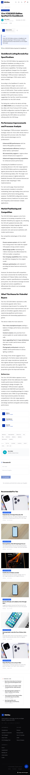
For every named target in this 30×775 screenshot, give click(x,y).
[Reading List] (19, 2)
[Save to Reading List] (17, 30)
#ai (24, 434)
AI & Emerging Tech (6, 740)
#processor (4, 439)
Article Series (5, 755)
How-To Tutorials (20, 735)
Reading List (4, 752)
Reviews (18, 730)
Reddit (25, 443)
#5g (2, 437)
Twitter (7, 443)
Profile (3, 757)
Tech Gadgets (5, 735)
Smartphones (7, 7)
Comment (6, 477)
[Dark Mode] (22, 2)
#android (8, 437)
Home (2, 7)
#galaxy (14, 437)
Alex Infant (10, 451)
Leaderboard (5, 750)
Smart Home (4, 737)
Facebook (13, 443)
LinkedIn (19, 443)
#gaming (19, 437)
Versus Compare (20, 740)
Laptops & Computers (7, 732)
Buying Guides (20, 732)
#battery (4, 434)
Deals (18, 737)
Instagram (20, 768)
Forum (3, 747)
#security (19, 434)
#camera (11, 439)
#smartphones (11, 434)
